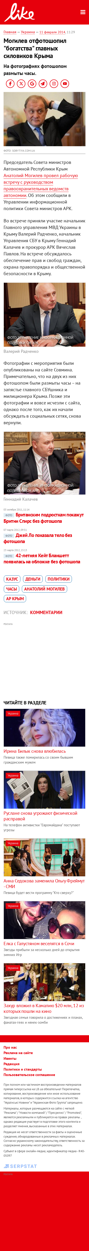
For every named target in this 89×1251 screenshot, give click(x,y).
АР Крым (15, 598)
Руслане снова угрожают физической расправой (40, 816)
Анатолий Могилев (44, 589)
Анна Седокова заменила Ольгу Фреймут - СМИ (44, 883)
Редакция (11, 1063)
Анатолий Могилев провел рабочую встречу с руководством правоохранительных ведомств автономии (41, 185)
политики (59, 579)
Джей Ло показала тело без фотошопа (38, 538)
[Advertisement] (44, 661)
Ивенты (10, 1058)
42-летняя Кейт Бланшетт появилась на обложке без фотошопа (42, 558)
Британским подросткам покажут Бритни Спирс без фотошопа (44, 517)
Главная (10, 31)
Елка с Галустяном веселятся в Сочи (39, 943)
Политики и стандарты (23, 1069)
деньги (32, 579)
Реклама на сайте (18, 1052)
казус (12, 579)
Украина (28, 31)
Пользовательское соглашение (29, 1074)
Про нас (10, 1047)
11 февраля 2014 (52, 32)
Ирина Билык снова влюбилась (35, 751)
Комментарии (46, 612)
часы (11, 589)
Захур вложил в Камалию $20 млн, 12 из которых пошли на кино (44, 1008)
